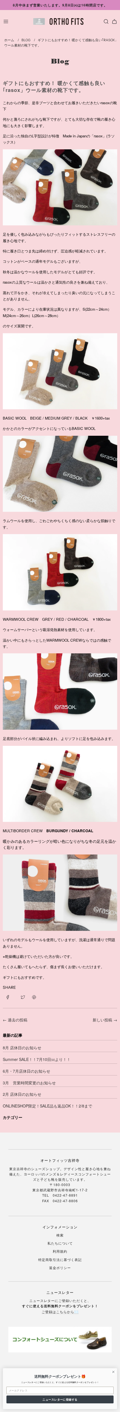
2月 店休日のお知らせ (22, 1094)
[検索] (104, 21)
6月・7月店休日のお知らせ (26, 1071)
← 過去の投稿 (15, 1020)
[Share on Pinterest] (34, 996)
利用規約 (60, 1251)
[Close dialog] (113, 1371)
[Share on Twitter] (23, 996)
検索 (60, 1235)
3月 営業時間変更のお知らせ (29, 1082)
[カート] (114, 21)
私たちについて (60, 1243)
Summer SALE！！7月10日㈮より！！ (37, 1059)
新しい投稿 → (105, 1020)
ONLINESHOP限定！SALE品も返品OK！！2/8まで (47, 1106)
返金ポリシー (60, 1267)
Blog (60, 61)
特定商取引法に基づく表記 (60, 1259)
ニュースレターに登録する (60, 1400)
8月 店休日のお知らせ (22, 1047)
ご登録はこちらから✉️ (60, 1311)
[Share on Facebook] (10, 996)
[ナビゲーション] (6, 21)
